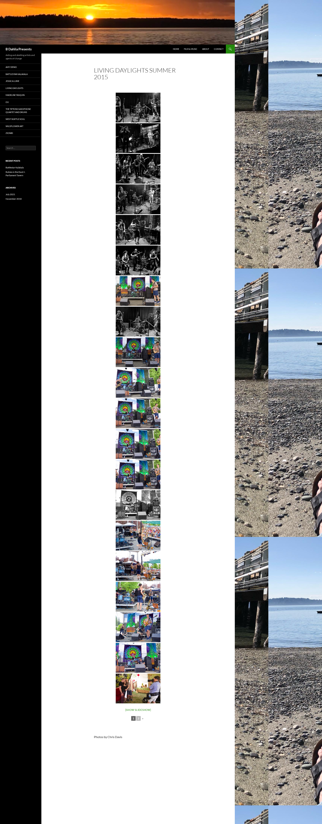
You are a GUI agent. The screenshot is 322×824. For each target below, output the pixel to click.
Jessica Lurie (12, 81)
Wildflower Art (14, 126)
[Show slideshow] (138, 709)
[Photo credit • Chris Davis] (138, 107)
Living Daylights (14, 88)
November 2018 (14, 198)
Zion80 (9, 133)
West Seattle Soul (15, 119)
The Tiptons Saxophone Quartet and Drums (18, 110)
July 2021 (10, 194)
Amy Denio (11, 67)
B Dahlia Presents (19, 49)
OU (7, 102)
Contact (218, 49)
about (205, 49)
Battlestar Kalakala (17, 74)
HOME (176, 49)
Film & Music (190, 49)
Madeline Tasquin (15, 95)
